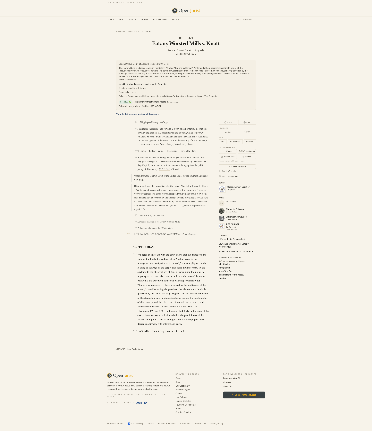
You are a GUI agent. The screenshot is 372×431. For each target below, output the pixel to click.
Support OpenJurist (244, 395)
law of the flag (226, 271)
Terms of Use (200, 423)
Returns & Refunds (167, 423)
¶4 (136, 157)
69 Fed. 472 (156, 310)
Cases (110, 19)
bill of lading (159, 157)
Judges (145, 19)
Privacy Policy (216, 423)
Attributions (185, 423)
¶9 (136, 228)
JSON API (227, 386)
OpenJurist (120, 31)
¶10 (135, 234)
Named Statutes (183, 401)
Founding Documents (186, 405)
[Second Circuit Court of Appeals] (222, 226)
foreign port (192, 319)
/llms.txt (227, 382)
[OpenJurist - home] (186, 11)
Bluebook (249, 141)
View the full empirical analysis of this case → (137, 114)
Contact (150, 423)
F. (140, 31)
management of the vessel (156, 140)
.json (129, 349)
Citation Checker (184, 412)
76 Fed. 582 (164, 169)
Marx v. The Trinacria (207, 96)
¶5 (136, 176)
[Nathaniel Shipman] (222, 211)
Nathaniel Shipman (235, 209)
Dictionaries (160, 19)
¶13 (135, 331)
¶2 (136, 128)
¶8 (136, 221)
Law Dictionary (182, 386)
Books (175, 19)
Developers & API (231, 378)
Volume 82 (132, 31)
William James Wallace (236, 217)
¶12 (135, 254)
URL (222, 141)
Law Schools (181, 397)
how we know (172, 102)
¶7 (136, 215)
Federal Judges (183, 389)
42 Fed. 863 (185, 306)
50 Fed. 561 (182, 310)
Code (121, 19)
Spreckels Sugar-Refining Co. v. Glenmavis (176, 96)
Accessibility (135, 423)
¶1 (136, 122)
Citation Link (235, 141)
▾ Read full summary (127, 79)
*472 (128, 233)
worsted (222, 278)
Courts (132, 19)
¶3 (136, 151)
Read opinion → (232, 230)
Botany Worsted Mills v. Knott (141, 96)
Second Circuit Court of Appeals (186, 50)
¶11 (135, 247)
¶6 (136, 186)
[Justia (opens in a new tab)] (141, 402)
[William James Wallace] (222, 218)
